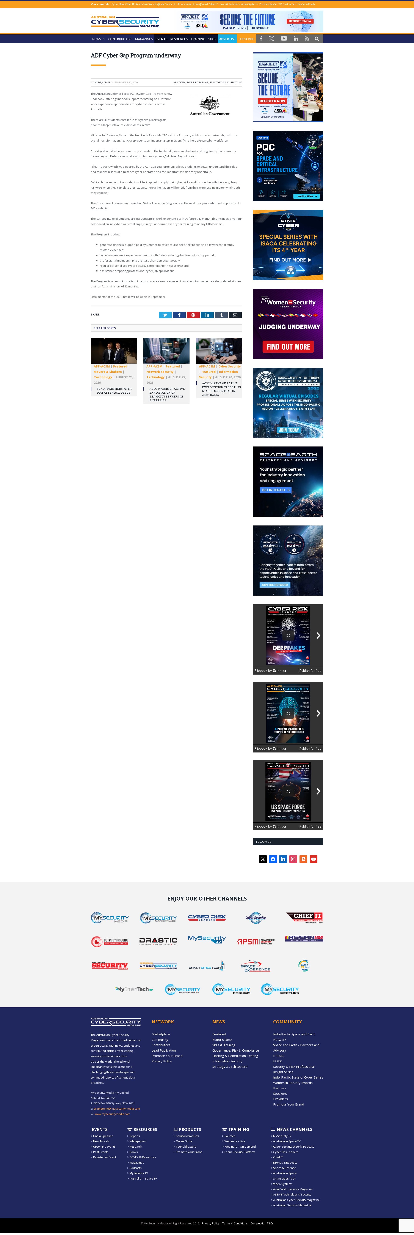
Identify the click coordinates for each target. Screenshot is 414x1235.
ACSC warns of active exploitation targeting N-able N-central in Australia (221, 389)
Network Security (160, 372)
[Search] (316, 38)
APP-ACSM (179, 82)
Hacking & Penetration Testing (235, 1056)
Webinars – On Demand (240, 1146)
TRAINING (198, 39)
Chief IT (129, 4)
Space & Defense (284, 1168)
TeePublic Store (186, 1146)
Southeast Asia (182, 4)
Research (136, 1146)
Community (160, 1039)
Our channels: (100, 4)
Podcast (264, 4)
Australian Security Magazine (292, 1205)
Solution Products (187, 1136)
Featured (120, 366)
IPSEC (277, 1061)
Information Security (227, 1061)
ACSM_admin (102, 82)
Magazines (144, 39)
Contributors (120, 39)
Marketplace (161, 1034)
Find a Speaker (103, 1136)
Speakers (280, 1093)
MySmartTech (306, 4)
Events (161, 39)
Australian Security (146, 4)
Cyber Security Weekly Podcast (293, 1146)
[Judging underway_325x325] (288, 358)
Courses (229, 1136)
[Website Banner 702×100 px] (247, 31)
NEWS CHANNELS (294, 1129)
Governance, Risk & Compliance (235, 1050)
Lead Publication (164, 1050)
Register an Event (104, 1157)
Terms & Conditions (235, 1223)
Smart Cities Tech (284, 1178)
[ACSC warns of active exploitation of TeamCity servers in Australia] (166, 353)
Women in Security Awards (293, 1082)
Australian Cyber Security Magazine (296, 1200)
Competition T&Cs (262, 1223)
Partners (279, 1088)
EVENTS (99, 1129)
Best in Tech (290, 4)
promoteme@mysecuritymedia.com (117, 1108)
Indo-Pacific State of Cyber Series (298, 1077)
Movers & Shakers (108, 372)
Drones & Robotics (228, 4)
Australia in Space (285, 1173)
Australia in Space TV (143, 1178)
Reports (135, 1136)
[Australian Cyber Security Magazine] (125, 25)
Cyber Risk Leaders (285, 1152)
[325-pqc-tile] (288, 200)
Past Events (100, 1152)
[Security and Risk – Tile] (288, 437)
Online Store (184, 1141)
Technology (103, 377)
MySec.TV (276, 4)
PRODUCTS (189, 1129)
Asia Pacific (165, 4)
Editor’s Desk (222, 1039)
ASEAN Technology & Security (292, 1194)
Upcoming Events (104, 1146)
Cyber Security (229, 366)
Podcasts (136, 1168)
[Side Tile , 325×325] (288, 121)
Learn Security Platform (239, 1152)
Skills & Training (197, 82)
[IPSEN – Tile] (288, 594)
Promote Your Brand (167, 1056)
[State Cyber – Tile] (288, 279)
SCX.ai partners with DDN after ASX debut (114, 390)
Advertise (227, 39)
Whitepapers (138, 1141)
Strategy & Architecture (226, 82)
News (96, 39)
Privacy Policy (162, 1061)
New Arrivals (101, 1141)
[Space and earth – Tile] (288, 515)
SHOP (212, 39)
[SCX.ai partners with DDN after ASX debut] (114, 353)
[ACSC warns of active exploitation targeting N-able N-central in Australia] (219, 353)
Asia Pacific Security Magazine (293, 1189)
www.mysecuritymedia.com (112, 1114)
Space (196, 4)
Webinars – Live (234, 1141)
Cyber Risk (117, 4)
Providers (280, 1099)
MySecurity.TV (139, 1173)
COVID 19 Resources (143, 1157)
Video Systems (249, 4)
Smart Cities (208, 4)
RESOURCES (179, 39)
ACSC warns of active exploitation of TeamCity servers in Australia (167, 394)
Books (134, 1152)
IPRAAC (278, 1056)
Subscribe (246, 39)
